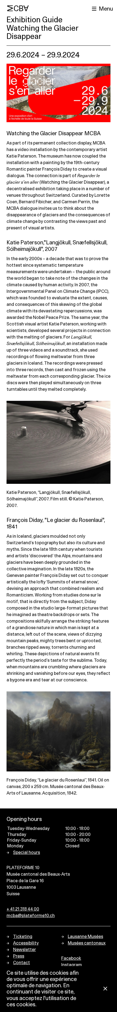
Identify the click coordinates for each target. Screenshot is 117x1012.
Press (18, 956)
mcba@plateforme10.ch (31, 915)
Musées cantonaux (87, 943)
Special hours (26, 852)
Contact (21, 963)
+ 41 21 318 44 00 (23, 909)
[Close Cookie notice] (105, 989)
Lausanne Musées (85, 936)
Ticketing (22, 936)
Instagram (71, 965)
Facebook (71, 958)
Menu (106, 9)
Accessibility (26, 943)
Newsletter (24, 950)
